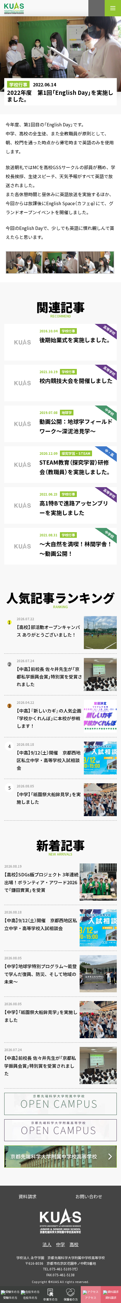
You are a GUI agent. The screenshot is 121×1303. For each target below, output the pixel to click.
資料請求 (28, 1196)
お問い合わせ (88, 1196)
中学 (60, 1244)
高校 (74, 1244)
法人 (46, 1244)
